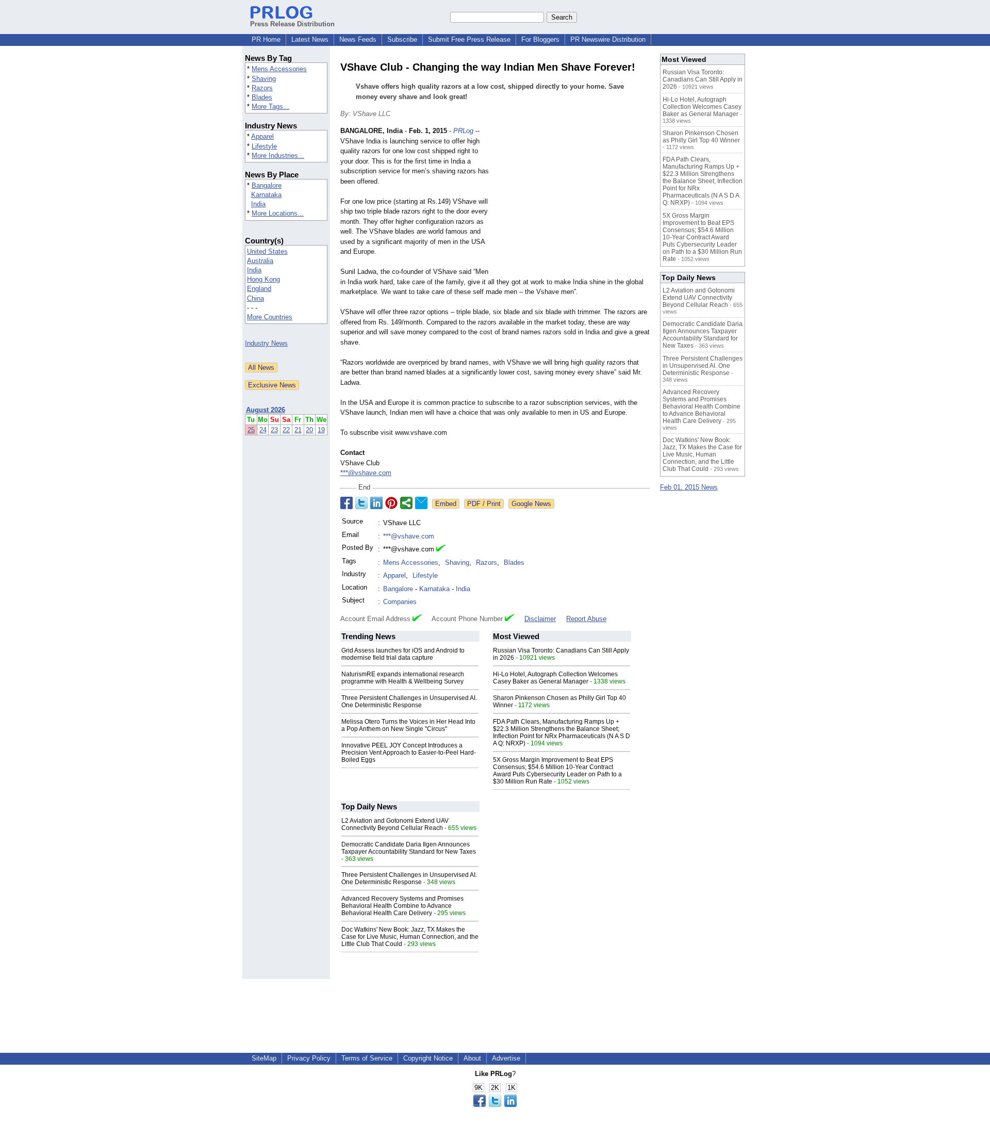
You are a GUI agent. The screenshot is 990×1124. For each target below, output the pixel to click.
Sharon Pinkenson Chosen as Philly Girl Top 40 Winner (701, 136)
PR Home (266, 39)
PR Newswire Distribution (608, 39)
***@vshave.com (365, 473)
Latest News (309, 39)
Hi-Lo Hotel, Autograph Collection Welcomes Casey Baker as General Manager (555, 678)
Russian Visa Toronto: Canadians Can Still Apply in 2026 (702, 79)
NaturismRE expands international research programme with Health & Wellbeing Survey (402, 678)
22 (286, 430)
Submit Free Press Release (469, 39)
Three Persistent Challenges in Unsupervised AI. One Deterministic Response (409, 701)
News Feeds (357, 39)
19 (321, 430)
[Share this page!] (495, 1105)
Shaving (264, 79)
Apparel (262, 136)
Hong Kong (263, 279)
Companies (400, 602)
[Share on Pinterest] (391, 503)
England (259, 288)
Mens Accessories (279, 69)
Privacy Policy (309, 1058)
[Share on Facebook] (346, 503)
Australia (260, 261)
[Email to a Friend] (421, 503)
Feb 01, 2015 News (689, 487)
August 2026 (265, 410)
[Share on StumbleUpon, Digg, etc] (406, 503)
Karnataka (266, 195)
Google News (531, 504)
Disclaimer (540, 619)
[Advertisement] (572, 201)
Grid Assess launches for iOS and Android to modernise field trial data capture (403, 654)
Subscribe (402, 39)
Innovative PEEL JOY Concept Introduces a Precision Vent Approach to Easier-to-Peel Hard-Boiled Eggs (408, 752)
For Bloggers (540, 39)
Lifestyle (264, 146)
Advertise (506, 1058)
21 (298, 430)
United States (267, 251)
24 (263, 430)
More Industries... (278, 155)
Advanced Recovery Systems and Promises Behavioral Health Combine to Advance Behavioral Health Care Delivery (402, 906)
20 (309, 430)
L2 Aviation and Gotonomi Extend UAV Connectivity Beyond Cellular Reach (395, 824)
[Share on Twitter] (361, 503)
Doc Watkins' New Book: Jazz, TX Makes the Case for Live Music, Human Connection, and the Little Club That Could (409, 937)
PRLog (463, 131)
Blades (262, 97)
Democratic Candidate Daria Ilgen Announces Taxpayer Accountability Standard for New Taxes (408, 848)
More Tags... (270, 106)
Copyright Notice (428, 1058)
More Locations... (278, 213)
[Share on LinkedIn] (376, 503)
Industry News (266, 343)
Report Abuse (586, 619)
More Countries (269, 317)
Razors (262, 88)
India (258, 204)
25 (251, 430)
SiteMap (264, 1058)
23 (274, 430)
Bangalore (267, 185)
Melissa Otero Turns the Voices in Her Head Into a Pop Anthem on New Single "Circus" (408, 725)
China (255, 298)
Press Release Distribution (292, 24)
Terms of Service (366, 1058)
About (472, 1058)
